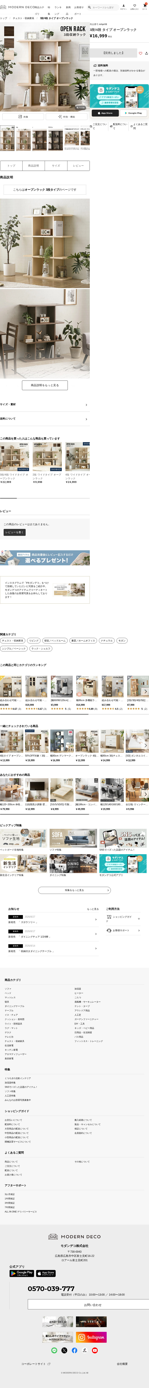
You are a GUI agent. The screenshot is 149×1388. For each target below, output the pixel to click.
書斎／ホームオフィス (83, 640)
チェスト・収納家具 (23, 18)
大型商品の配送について (17, 1129)
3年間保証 (10, 1203)
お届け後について (13, 1174)
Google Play (135, 113)
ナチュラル (107, 640)
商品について (11, 1161)
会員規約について (83, 1133)
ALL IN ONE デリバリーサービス (21, 1212)
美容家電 (9, 1058)
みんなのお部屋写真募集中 (18, 1100)
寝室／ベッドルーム (55, 640)
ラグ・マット (11, 1028)
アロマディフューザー (16, 1054)
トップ (3, 18)
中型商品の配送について (17, 1133)
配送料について (120, 126)
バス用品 (78, 1037)
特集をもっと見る (74, 890)
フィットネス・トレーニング (88, 1041)
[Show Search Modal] (89, 7)
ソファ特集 (10, 1091)
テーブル (9, 1010)
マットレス (10, 997)
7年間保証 (10, 1207)
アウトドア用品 (82, 1010)
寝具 (7, 1002)
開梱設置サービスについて (18, 1142)
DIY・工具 (79, 1024)
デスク (8, 1032)
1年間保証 (10, 1199)
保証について (81, 1129)
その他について (82, 1161)
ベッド (8, 993)
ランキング (58, 10)
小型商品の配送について (17, 1137)
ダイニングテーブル (14, 1006)
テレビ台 (9, 1037)
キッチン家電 (11, 1050)
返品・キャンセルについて (87, 1124)
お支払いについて (13, 1120)
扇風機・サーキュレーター (87, 1002)
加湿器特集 (10, 1083)
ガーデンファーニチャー (86, 1019)
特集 (49, 10)
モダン (122, 640)
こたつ (77, 997)
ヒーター (78, 993)
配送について (11, 1170)
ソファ (8, 989)
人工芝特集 (10, 1096)
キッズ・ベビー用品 (84, 1028)
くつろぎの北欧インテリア (18, 1078)
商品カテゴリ (39, 10)
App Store (106, 113)
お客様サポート (79, 10)
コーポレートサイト (33, 1364)
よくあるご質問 (140, 126)
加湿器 (77, 989)
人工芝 (77, 1015)
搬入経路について (83, 1120)
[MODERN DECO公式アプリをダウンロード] (119, 96)
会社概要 (122, 1364)
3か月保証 (10, 1194)
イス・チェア (11, 1015)
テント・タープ (82, 1006)
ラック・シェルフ (40, 648)
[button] (145, 691)
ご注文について (100, 126)
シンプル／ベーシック (14, 648)
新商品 (68, 10)
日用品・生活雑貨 (83, 1032)
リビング (34, 640)
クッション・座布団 (14, 1019)
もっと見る (93, 909)
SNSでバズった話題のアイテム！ (21, 1087)
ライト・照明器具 (13, 1024)
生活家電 (9, 1045)
